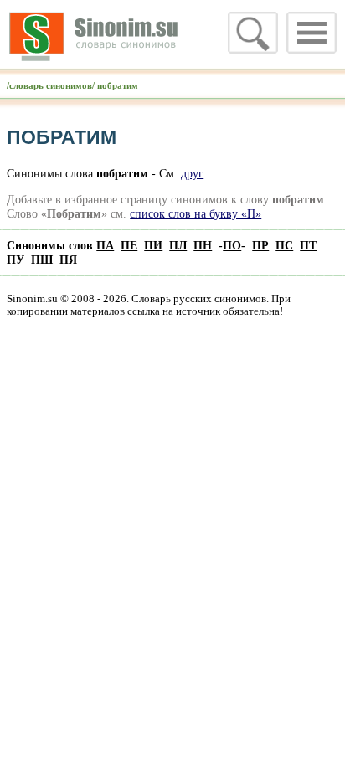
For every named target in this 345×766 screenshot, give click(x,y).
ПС (284, 245)
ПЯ (68, 259)
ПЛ (178, 245)
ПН (202, 245)
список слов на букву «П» (195, 213)
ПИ (153, 245)
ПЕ (129, 245)
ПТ (308, 245)
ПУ (15, 259)
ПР (260, 245)
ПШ (42, 259)
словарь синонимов (50, 85)
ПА (105, 245)
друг (192, 173)
